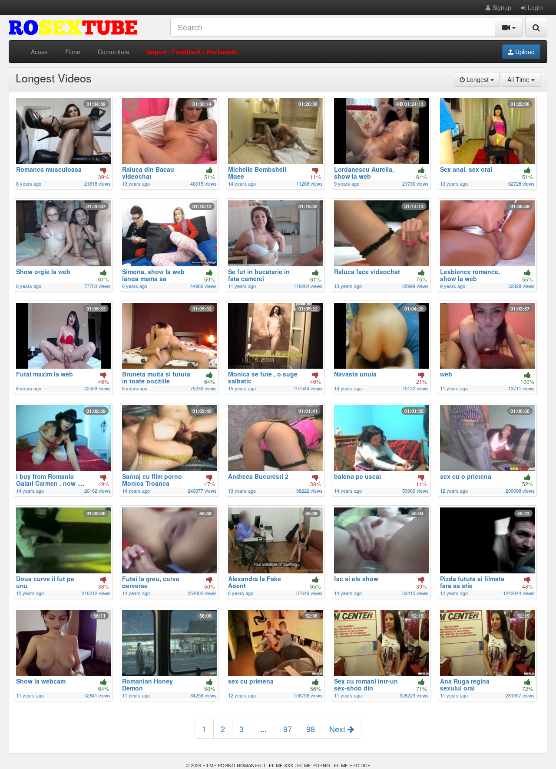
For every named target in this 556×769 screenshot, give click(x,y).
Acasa (39, 51)
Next (338, 728)
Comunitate (113, 51)
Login (534, 7)
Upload (524, 51)
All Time (523, 79)
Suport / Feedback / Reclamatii (192, 51)
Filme (72, 51)
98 (310, 728)
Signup (500, 7)
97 (287, 728)
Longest (482, 79)
